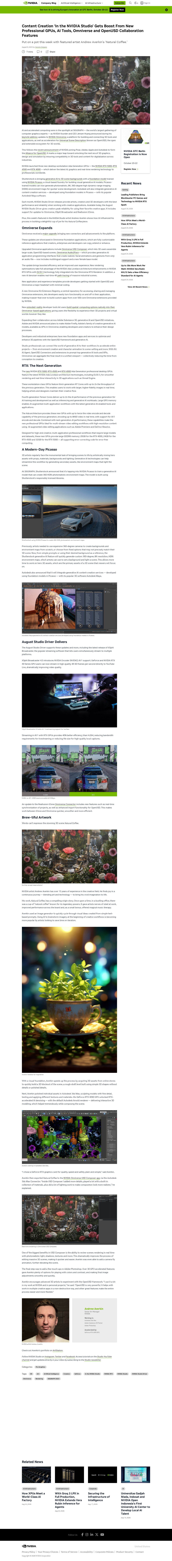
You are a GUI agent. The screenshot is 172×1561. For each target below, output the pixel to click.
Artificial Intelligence (70, 3)
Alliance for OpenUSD (36, 153)
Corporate (93, 1489)
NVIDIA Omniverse (57, 137)
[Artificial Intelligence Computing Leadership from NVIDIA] (30, 3)
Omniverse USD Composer (74, 249)
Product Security (124, 1551)
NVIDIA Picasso (35, 182)
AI (123, 1489)
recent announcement (48, 150)
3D (31, 1374)
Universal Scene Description (73, 140)
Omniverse (27, 1379)
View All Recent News (137, 287)
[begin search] (130, 3)
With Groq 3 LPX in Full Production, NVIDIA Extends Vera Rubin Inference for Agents (68, 1500)
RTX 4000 (36, 169)
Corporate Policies (104, 1551)
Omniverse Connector (65, 804)
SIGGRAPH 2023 (53, 1379)
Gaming (125, 190)
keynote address (29, 137)
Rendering (39, 1379)
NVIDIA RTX (108, 1374)
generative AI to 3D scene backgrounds (64, 179)
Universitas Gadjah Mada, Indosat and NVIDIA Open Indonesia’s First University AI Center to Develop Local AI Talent (135, 1503)
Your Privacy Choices (48, 1551)
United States (142, 1546)
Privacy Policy (28, 1551)
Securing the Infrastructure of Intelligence (99, 1497)
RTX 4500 (53, 371)
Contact (139, 1551)
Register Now (130, 169)
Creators (67, 1374)
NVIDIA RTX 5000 (103, 166)
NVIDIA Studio (122, 1374)
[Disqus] (86, 1418)
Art (38, 1374)
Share (52, 51)
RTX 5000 (42, 371)
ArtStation (58, 1350)
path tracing (63, 275)
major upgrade (50, 233)
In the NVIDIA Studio (92, 1374)
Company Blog (48, 3)
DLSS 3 (40, 272)
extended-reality (34, 307)
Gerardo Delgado (41, 47)
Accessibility (86, 1551)
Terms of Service (69, 1551)
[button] (120, 3)
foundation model (97, 179)
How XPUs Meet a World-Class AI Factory (33, 1497)
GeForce (77, 1374)
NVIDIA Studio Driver (139, 1374)
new (28, 371)
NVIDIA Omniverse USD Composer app (82, 1178)
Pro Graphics (40, 1367)
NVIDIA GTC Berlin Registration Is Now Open (135, 154)
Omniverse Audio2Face (68, 252)
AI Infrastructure (93, 3)
